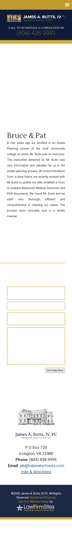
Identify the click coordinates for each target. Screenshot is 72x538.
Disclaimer (36, 497)
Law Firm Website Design (33, 501)
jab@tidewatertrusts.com (42, 465)
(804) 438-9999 (36, 33)
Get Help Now (55, 370)
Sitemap (50, 497)
